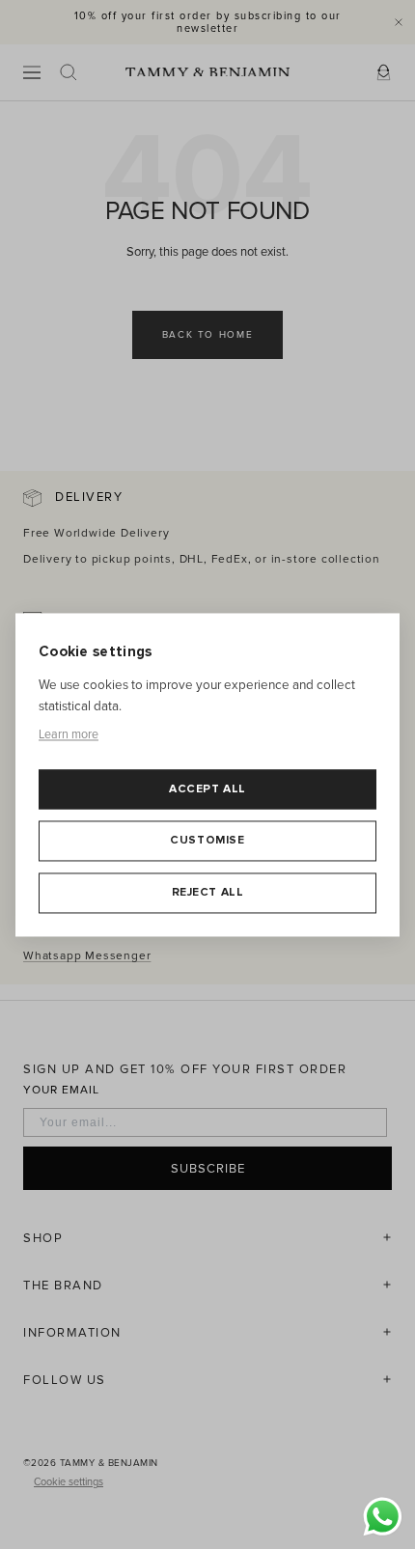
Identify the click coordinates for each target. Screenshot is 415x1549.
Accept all (207, 789)
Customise (207, 841)
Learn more (68, 735)
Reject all (208, 892)
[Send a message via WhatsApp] (382, 1516)
